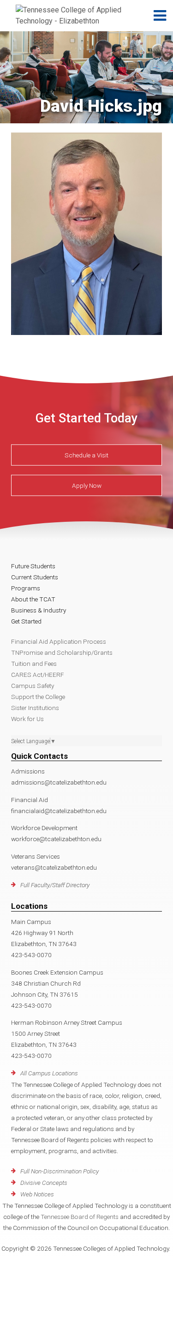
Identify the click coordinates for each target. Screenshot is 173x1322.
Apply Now (86, 485)
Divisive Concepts (43, 1182)
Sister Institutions (35, 707)
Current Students (34, 577)
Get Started (26, 621)
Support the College (38, 696)
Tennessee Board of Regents (80, 1216)
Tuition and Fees (34, 663)
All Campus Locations (49, 1073)
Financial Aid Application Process (58, 641)
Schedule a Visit (86, 455)
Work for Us (27, 718)
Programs (25, 588)
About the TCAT (33, 599)
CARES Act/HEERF (37, 674)
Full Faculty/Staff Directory (54, 885)
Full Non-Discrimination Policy (59, 1171)
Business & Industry (38, 610)
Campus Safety (32, 685)
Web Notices (37, 1194)
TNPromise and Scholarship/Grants (62, 652)
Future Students (33, 566)
